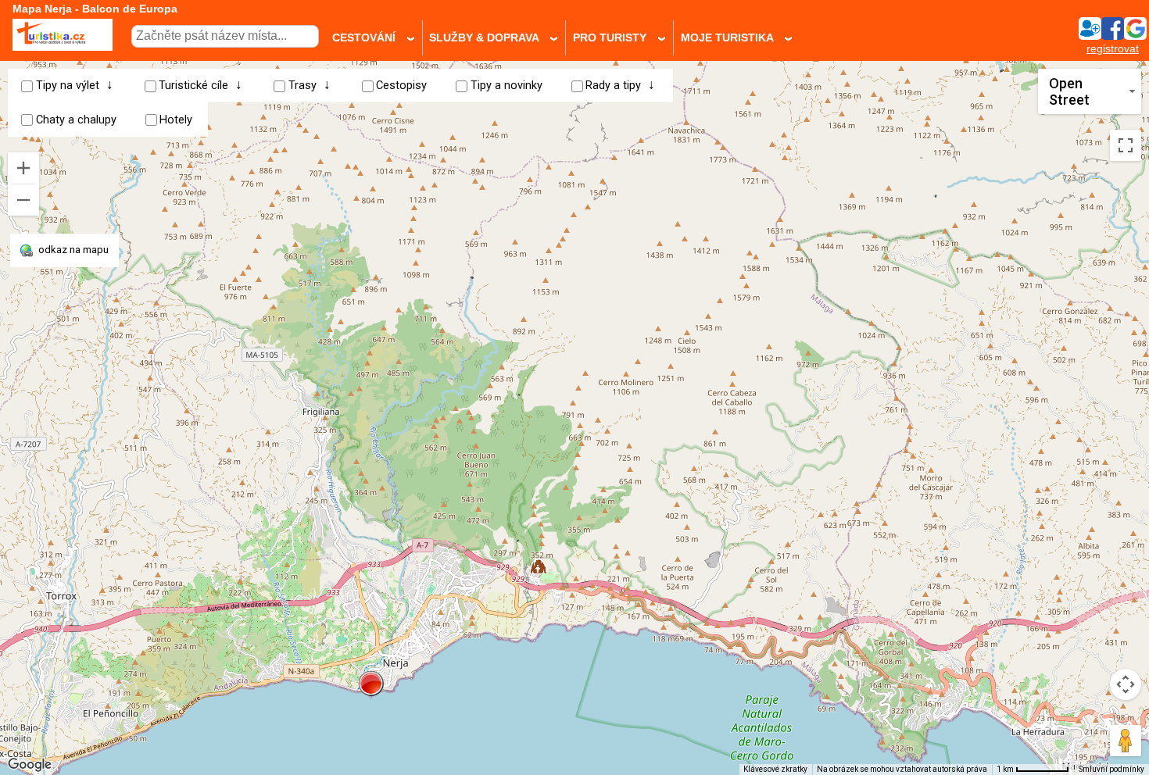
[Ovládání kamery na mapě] (1125, 684)
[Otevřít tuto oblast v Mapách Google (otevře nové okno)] (29, 765)
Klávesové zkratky (775, 769)
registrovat (1112, 49)
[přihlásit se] (1112, 35)
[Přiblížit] (23, 168)
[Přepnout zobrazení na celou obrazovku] (1125, 145)
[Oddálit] (23, 200)
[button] (371, 683)
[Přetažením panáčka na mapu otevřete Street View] (1125, 740)
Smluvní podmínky (1111, 769)
